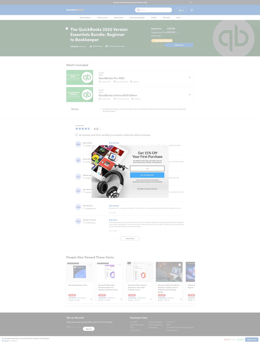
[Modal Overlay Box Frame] (130, 171)
